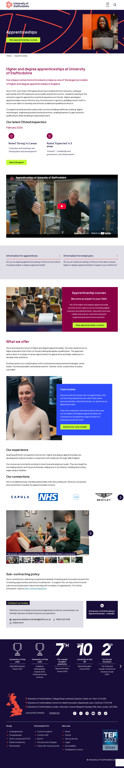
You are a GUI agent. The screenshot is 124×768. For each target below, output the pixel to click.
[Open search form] (115, 5)
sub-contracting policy (36, 588)
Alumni (40, 738)
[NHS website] (48, 497)
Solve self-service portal (48, 746)
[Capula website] (20, 497)
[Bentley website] (104, 497)
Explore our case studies (75, 426)
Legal (67, 742)
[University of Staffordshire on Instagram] (88, 713)
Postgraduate (15, 735)
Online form (17, 622)
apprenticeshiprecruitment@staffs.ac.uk (31, 619)
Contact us (54, 713)
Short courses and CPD (19, 738)
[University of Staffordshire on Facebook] (75, 713)
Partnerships (14, 746)
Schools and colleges (47, 742)
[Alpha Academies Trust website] (76, 497)
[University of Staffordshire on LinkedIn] (100, 713)
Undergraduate (16, 731)
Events (68, 735)
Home (9, 56)
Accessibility (70, 746)
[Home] (19, 5)
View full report (16, 162)
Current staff (42, 735)
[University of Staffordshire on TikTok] (106, 713)
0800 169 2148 (63, 619)
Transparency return (74, 749)
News (67, 731)
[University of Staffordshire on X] (81, 713)
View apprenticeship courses (23, 40)
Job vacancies (71, 738)
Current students (44, 731)
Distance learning (17, 742)
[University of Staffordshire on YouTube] (94, 713)
